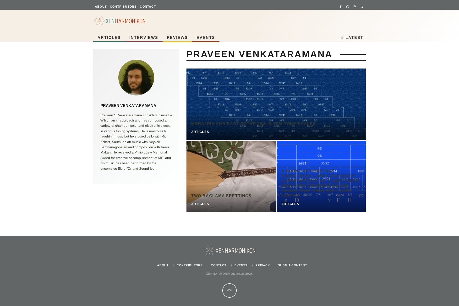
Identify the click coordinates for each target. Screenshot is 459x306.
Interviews (143, 38)
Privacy (263, 265)
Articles (109, 38)
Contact (148, 6)
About (101, 6)
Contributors (123, 6)
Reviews (177, 38)
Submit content (292, 265)
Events (206, 38)
